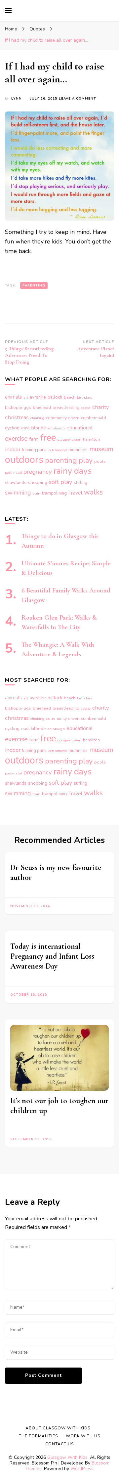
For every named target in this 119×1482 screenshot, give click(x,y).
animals (13, 397)
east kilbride (33, 428)
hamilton (91, 439)
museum (101, 449)
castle (86, 407)
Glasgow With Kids (67, 1457)
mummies (78, 450)
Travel (75, 493)
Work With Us (83, 1436)
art (25, 397)
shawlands (15, 483)
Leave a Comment (77, 99)
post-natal (13, 472)
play (86, 460)
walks (93, 492)
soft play (60, 482)
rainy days (73, 471)
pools (100, 461)
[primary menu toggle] (8, 10)
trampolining (54, 493)
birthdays (84, 397)
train (36, 493)
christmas (17, 417)
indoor (12, 449)
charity (100, 407)
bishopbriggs (18, 407)
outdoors (24, 459)
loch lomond (57, 450)
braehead (42, 407)
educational (79, 427)
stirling (80, 483)
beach (69, 397)
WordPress (82, 1468)
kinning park (34, 450)
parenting (33, 285)
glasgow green (69, 439)
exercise (16, 438)
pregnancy (37, 471)
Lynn (16, 98)
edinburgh (56, 428)
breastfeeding (66, 407)
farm (34, 439)
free (48, 437)
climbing (37, 417)
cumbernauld (93, 417)
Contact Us (59, 1444)
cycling (12, 428)
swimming (18, 493)
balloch (55, 397)
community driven (62, 417)
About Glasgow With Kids (57, 1428)
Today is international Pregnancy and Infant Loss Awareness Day (52, 956)
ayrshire (38, 397)
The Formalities (38, 1436)
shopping (37, 482)
